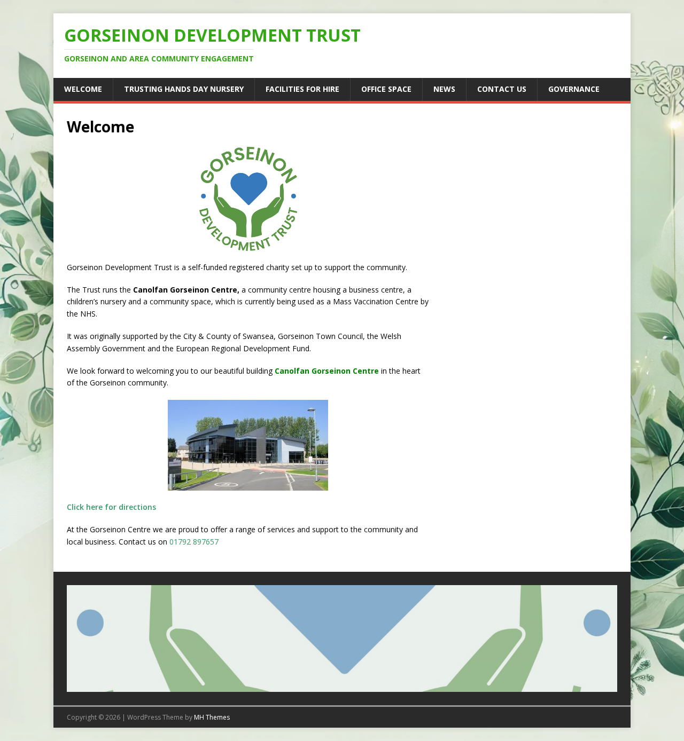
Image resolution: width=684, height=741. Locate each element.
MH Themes (212, 717)
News (444, 89)
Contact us (501, 89)
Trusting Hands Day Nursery (184, 89)
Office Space (386, 89)
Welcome (83, 89)
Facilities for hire (302, 89)
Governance (574, 89)
